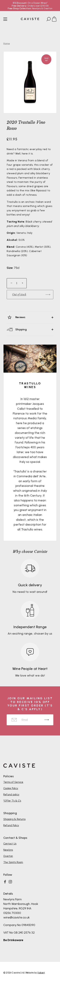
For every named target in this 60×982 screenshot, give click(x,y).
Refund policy (11, 794)
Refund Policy (11, 825)
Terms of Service (13, 782)
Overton (8, 856)
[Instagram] (10, 881)
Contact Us (9, 843)
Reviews (20, 317)
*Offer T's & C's (12, 800)
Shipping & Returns (14, 819)
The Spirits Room (13, 862)
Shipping (21, 329)
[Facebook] (5, 881)
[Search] (48, 19)
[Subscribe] (46, 719)
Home (6, 43)
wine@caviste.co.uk (16, 917)
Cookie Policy (10, 788)
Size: (10, 268)
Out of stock (19, 294)
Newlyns (8, 849)
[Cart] (55, 19)
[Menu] (5, 19)
